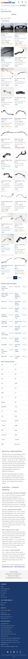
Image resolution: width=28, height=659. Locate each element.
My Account (4, 602)
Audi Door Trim (4, 636)
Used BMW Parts (5, 623)
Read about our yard (7, 566)
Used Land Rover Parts (6, 631)
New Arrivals (4, 590)
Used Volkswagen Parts (6, 627)
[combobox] (11, 5)
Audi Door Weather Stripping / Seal (9, 646)
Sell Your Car (4, 597)
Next (19, 277)
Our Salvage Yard (5, 588)
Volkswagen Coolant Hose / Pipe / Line (10, 642)
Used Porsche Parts (5, 629)
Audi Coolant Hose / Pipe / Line (8, 634)
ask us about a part (20, 566)
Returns (3, 604)
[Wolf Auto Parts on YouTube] (14, 652)
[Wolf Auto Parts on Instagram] (10, 652)
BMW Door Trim (4, 644)
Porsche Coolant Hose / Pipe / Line (9, 640)
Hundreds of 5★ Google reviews (13, 573)
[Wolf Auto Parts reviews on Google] (20, 652)
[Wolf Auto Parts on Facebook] (7, 652)
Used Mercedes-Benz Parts (7, 625)
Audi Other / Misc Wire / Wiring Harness (10, 638)
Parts (2, 9)
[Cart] (22, 2)
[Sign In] (18, 2)
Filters (14, 14)
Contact (3, 595)
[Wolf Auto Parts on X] (17, 652)
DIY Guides (3, 593)
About (2, 586)
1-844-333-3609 (6, 610)
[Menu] (25, 2)
